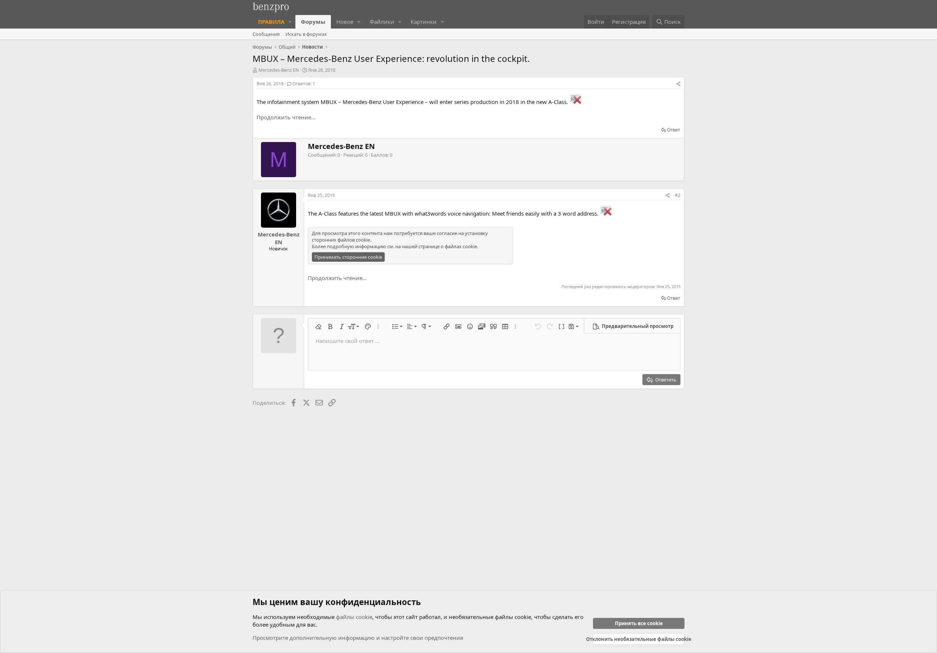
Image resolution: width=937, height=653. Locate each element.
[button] (290, 22)
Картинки (424, 21)
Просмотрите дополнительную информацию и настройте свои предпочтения (358, 637)
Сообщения (266, 34)
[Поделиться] (678, 84)
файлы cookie (354, 616)
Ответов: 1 (303, 84)
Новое (344, 21)
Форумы (313, 21)
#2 (677, 195)
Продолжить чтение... (286, 117)
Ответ (673, 129)
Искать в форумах (306, 34)
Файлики (382, 21)
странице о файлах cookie (447, 246)
